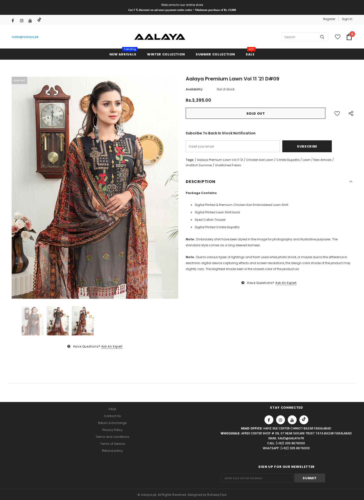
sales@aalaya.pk (25, 37)
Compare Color (162, 291)
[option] (95, 188)
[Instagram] (23, 21)
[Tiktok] (40, 20)
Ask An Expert (112, 346)
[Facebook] (15, 21)
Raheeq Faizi (217, 495)
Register (329, 19)
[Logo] (160, 37)
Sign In (347, 19)
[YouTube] (31, 21)
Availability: (194, 89)
